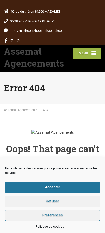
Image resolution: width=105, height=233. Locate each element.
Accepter (52, 187)
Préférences (52, 215)
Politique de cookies (50, 226)
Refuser (52, 201)
